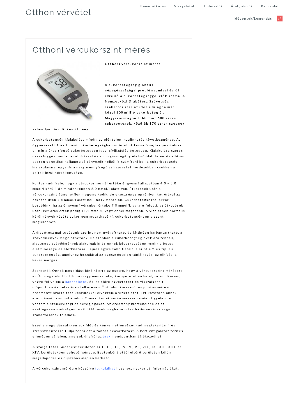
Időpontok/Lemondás (253, 18)
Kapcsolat (270, 6)
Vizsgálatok (184, 6)
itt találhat (105, 368)
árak (107, 336)
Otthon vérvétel (58, 12)
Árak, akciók (242, 6)
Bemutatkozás (153, 6)
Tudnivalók (213, 6)
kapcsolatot (76, 282)
